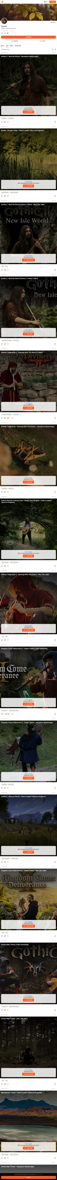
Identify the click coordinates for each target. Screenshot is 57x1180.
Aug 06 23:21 (4, 200)
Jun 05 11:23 (4, 1162)
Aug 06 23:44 (4, 52)
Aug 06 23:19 (4, 274)
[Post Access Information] (53, 52)
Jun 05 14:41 (4, 940)
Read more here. (38, 1174)
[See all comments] (2, 122)
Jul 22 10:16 (4, 422)
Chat (43, 41)
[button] (2, 2)
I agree (29, 1177)
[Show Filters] (55, 49)
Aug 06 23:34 (4, 126)
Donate (16, 41)
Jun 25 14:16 (4, 644)
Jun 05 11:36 (4, 1088)
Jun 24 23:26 (4, 792)
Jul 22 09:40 (4, 496)
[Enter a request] (52, 49)
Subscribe (28, 37)
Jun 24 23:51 (4, 718)
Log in (52, 1)
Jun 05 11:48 (4, 1014)
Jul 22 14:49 (4, 348)
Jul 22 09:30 (4, 570)
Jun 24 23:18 (4, 866)
